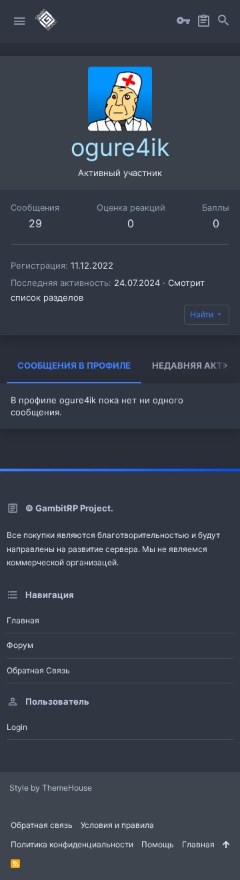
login (17, 727)
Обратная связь (38, 670)
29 (35, 223)
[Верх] (226, 845)
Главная (23, 620)
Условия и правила (117, 825)
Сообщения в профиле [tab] (74, 365)
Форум (20, 645)
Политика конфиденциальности (72, 844)
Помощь (157, 844)
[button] (19, 21)
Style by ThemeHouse (50, 788)
